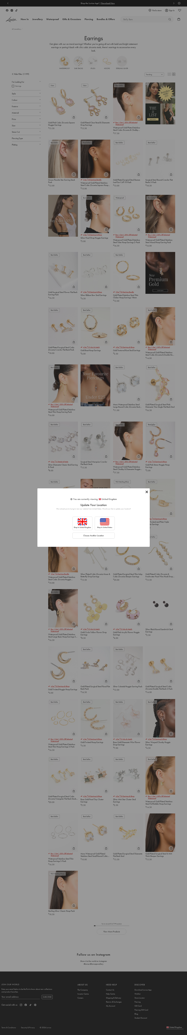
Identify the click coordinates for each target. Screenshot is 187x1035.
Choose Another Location (93, 535)
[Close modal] (147, 491)
